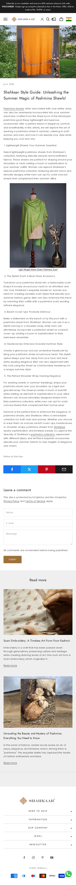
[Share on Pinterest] (46, 469)
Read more (10, 665)
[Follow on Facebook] (24, 857)
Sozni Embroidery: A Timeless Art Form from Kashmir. (37, 641)
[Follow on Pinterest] (42, 857)
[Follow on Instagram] (33, 857)
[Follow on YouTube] (52, 857)
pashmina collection (43, 434)
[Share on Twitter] (29, 469)
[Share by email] (63, 469)
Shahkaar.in (42, 868)
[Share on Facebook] (12, 469)
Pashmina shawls (14, 108)
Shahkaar (59, 427)
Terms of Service (35, 501)
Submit (12, 559)
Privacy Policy (11, 501)
